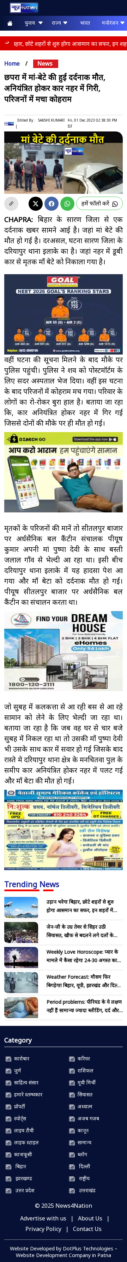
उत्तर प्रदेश (23, 1190)
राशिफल (84, 1070)
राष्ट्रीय (82, 1178)
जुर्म (16, 1070)
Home (12, 63)
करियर (82, 1058)
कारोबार (20, 1058)
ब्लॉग (81, 1154)
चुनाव (31, 22)
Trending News (31, 884)
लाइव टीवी (22, 1130)
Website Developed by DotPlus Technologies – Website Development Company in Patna (63, 1251)
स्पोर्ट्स (18, 1118)
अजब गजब (87, 1118)
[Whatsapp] (67, 204)
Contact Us (87, 1229)
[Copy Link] (11, 204)
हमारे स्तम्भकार (26, 1094)
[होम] (20, 9)
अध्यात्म (83, 1106)
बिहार (18, 1166)
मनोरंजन (111, 22)
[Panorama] (63, 651)
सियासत (83, 1094)
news (45, 63)
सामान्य (83, 1142)
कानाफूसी (21, 1154)
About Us (90, 1218)
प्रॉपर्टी (18, 1106)
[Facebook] (51, 204)
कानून (82, 1130)
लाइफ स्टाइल (25, 1142)
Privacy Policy (43, 1229)
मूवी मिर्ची (85, 1082)
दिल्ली (82, 1166)
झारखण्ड (21, 1178)
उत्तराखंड (85, 1190)
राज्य (57, 22)
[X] (36, 204)
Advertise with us (43, 1218)
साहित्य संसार (24, 1082)
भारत (85, 22)
